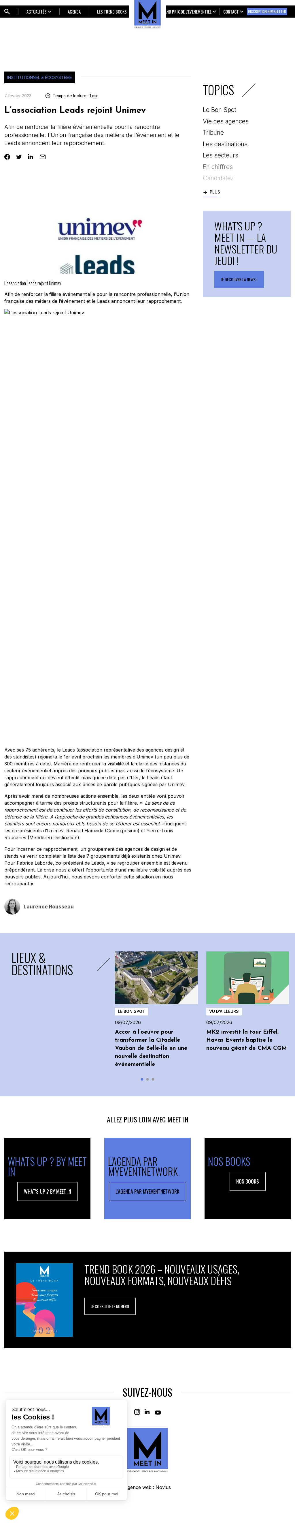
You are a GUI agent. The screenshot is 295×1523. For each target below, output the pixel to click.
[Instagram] (137, 1412)
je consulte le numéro (110, 1306)
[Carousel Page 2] (147, 1079)
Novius (163, 1487)
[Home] (147, 1450)
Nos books (247, 1181)
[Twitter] (19, 157)
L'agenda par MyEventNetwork (147, 1191)
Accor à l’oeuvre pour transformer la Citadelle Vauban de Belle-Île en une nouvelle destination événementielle (151, 1048)
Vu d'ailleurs (224, 1011)
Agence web (138, 1487)
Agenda (74, 11)
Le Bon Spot (131, 1011)
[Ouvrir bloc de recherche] (7, 11)
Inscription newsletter (267, 11)
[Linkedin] (31, 157)
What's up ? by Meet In (47, 1191)
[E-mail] (43, 157)
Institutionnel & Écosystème (39, 77)
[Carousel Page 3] (153, 1079)
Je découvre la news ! (239, 279)
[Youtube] (158, 1412)
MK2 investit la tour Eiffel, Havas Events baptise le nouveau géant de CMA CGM (246, 1040)
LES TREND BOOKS (112, 11)
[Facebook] (7, 157)
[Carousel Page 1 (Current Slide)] (142, 1079)
